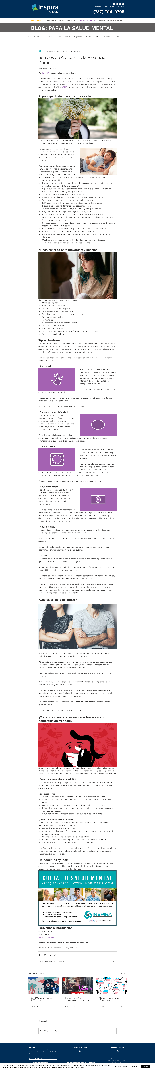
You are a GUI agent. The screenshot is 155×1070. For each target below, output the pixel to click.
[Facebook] (114, 4)
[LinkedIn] (123, 4)
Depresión (78, 37)
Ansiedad (49, 37)
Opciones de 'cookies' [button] (121, 1066)
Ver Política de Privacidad (76, 1067)
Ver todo (124, 973)
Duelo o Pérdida (92, 37)
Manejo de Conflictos (72, 948)
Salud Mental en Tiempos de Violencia (42, 999)
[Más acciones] (115, 51)
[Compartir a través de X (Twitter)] (45, 955)
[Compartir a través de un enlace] (55, 955)
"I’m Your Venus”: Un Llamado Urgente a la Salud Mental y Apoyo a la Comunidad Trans (77, 999)
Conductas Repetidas (55, 948)
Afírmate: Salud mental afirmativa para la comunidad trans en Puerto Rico (111, 999)
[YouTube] (120, 4)
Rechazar (135, 1066)
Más (117, 37)
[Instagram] (117, 4)
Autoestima (107, 37)
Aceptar (145, 1066)
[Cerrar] (152, 1066)
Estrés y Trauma (64, 37)
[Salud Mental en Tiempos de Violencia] (43, 985)
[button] (124, 37)
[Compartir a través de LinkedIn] (50, 955)
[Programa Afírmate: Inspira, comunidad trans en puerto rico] (111, 985)
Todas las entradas (35, 37)
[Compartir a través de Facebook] (39, 955)
